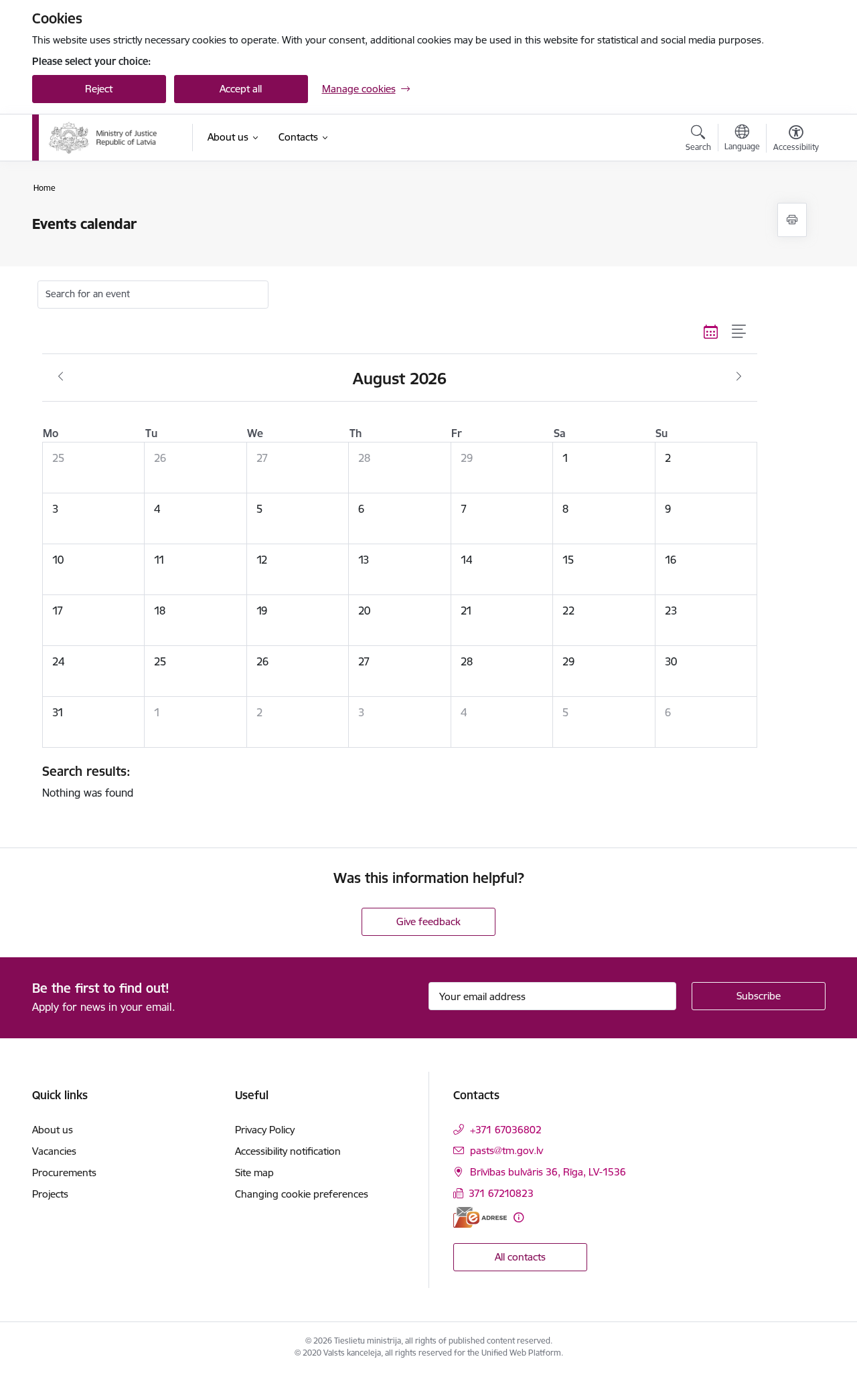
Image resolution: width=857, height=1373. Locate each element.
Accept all (241, 88)
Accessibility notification (288, 1151)
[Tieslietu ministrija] (103, 138)
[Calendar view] (711, 332)
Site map (254, 1172)
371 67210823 (501, 1193)
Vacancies (54, 1151)
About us (52, 1129)
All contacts (520, 1256)
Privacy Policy (265, 1129)
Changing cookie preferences (301, 1194)
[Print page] (792, 220)
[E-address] (480, 1217)
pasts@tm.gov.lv (506, 1150)
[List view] (739, 332)
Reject (98, 88)
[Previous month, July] (60, 377)
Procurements (64, 1172)
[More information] (519, 1217)
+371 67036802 (506, 1129)
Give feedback (428, 921)
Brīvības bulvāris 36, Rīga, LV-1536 (548, 1171)
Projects (50, 1194)
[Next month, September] (738, 377)
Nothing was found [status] (87, 781)
